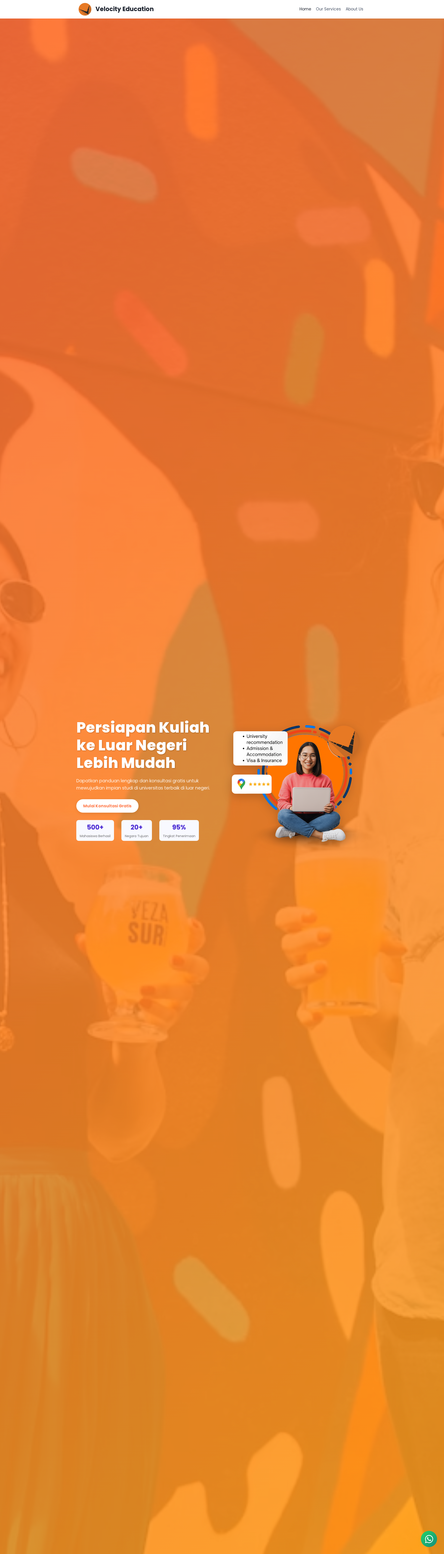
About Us (354, 9)
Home (305, 9)
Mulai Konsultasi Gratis (107, 806)
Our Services (328, 9)
